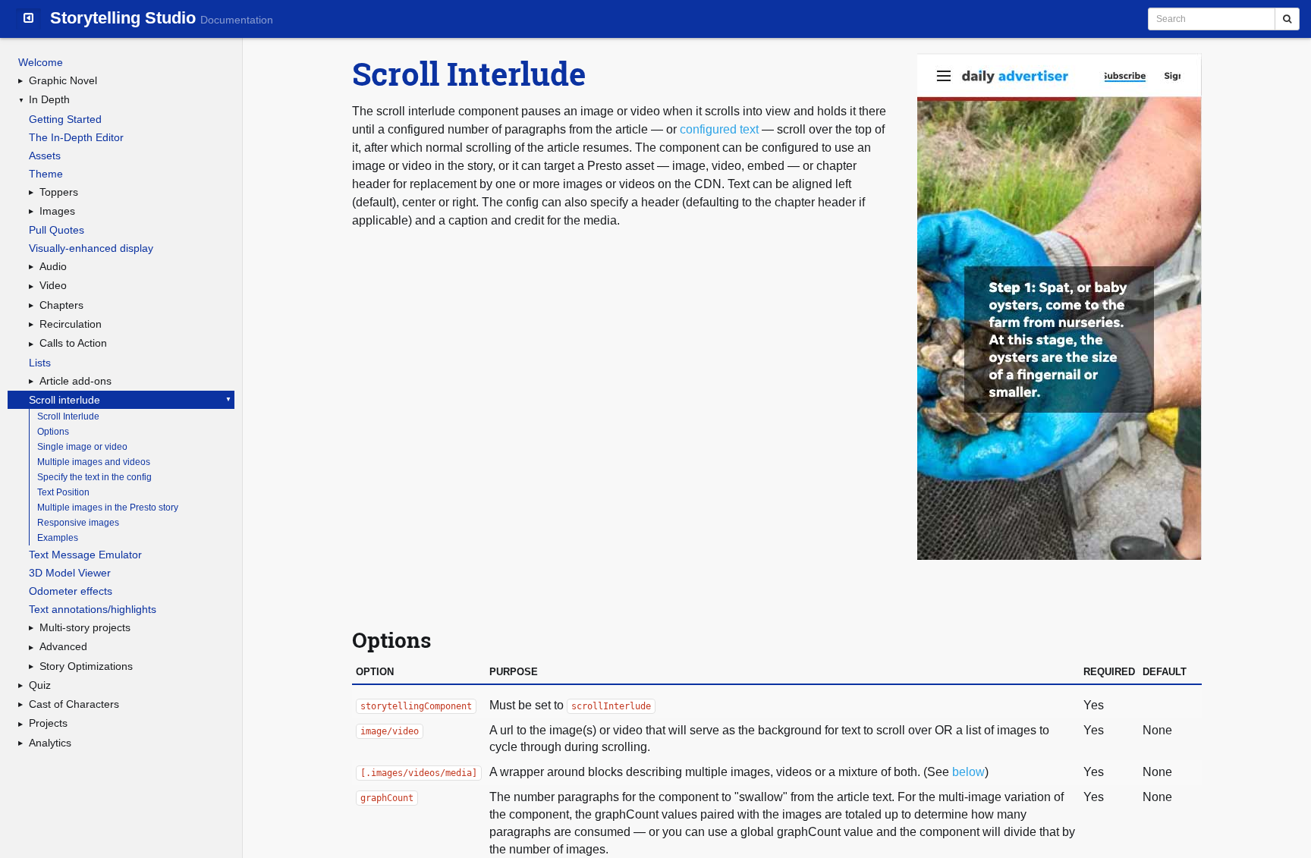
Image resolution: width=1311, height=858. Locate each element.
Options (53, 431)
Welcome (40, 62)
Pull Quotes (56, 230)
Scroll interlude (64, 400)
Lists (40, 363)
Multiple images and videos (93, 462)
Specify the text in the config (94, 477)
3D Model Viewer (70, 573)
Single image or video (82, 447)
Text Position (63, 492)
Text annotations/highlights (92, 609)
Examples (57, 538)
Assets (45, 155)
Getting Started (65, 119)
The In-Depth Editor (76, 137)
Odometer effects (70, 591)
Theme (46, 174)
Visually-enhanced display (91, 248)
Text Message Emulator (85, 554)
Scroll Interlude (68, 416)
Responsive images (78, 522)
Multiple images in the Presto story (107, 507)
